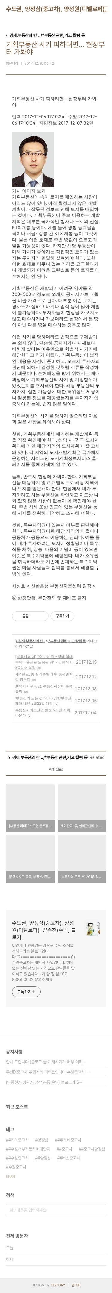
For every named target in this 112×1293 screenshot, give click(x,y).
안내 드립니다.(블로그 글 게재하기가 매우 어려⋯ (46, 1061)
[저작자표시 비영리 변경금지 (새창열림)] (82, 616)
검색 (100, 1210)
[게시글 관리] (42, 616)
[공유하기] (34, 616)
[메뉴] (105, 9)
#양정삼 (44, 1158)
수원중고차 (17, 1167)
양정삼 (43, 1140)
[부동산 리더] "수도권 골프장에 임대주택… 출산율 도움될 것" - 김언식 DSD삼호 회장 (44, 662)
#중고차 (65, 1149)
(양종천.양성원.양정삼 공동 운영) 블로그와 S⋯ (44, 1082)
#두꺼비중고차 (69, 1140)
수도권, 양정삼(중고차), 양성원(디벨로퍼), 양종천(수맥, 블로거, (44, 930)
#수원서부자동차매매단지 (29, 1149)
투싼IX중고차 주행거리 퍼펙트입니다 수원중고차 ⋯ (47, 1072)
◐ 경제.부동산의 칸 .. (30, 641)
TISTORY (57, 1285)
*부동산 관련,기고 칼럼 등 (67, 641)
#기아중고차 (18, 1140)
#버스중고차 (70, 1158)
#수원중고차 (18, 1158)
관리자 (76, 1285)
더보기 (10, 1177)
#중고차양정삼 (93, 1149)
